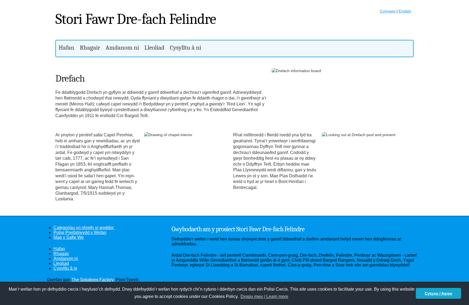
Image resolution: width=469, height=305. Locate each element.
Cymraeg (387, 11)
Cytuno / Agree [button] (438, 293)
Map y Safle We (68, 237)
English (405, 11)
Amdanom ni (122, 47)
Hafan (66, 47)
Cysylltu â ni (185, 47)
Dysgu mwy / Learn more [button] (264, 296)
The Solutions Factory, (93, 279)
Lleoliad (154, 47)
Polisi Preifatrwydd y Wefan (79, 232)
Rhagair (90, 47)
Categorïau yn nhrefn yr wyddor (84, 227)
